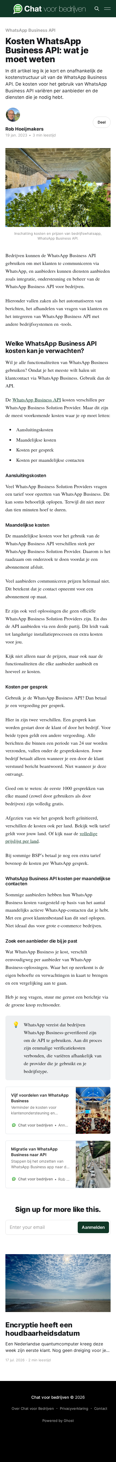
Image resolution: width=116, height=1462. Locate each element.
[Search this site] (97, 8)
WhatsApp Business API (30, 30)
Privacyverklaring (74, 1408)
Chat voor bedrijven (50, 1397)
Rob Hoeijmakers (24, 129)
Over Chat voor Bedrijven (33, 1408)
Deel (102, 122)
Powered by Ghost (58, 1420)
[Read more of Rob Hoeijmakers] (13, 114)
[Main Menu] (107, 9)
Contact (100, 1408)
